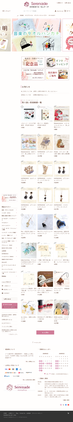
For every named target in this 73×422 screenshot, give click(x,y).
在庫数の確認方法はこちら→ (40, 95)
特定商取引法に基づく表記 (10, 415)
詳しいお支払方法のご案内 (29, 379)
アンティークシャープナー (41, 15)
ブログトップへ (13, 334)
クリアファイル (29, 15)
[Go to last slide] (3, 34)
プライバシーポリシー (37, 413)
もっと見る (45, 332)
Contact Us (22, 413)
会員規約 (29, 413)
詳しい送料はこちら (30, 361)
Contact (6, 293)
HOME (5, 413)
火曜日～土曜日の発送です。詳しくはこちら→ (45, 91)
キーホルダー (52, 15)
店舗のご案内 (66, 400)
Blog (17, 413)
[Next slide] (70, 34)
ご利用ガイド (60, 3)
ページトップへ (36, 342)
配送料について (8, 289)
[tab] (34, 52)
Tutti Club (8, 304)
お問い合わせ (68, 3)
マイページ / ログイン (9, 307)
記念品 (22, 15)
